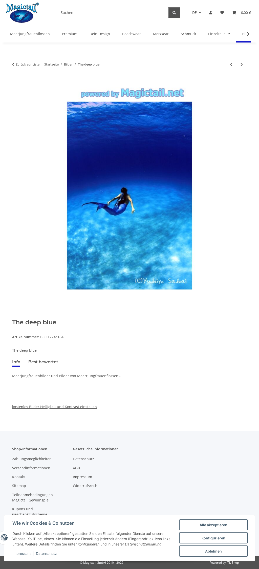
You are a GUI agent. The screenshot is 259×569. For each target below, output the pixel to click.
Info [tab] (16, 362)
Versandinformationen (31, 468)
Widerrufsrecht (86, 485)
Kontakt (18, 476)
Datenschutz (46, 553)
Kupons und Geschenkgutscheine (29, 512)
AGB (76, 468)
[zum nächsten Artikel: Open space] (241, 64)
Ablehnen (213, 551)
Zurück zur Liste (27, 64)
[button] (210, 12)
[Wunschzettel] (222, 12)
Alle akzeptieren (213, 525)
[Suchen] (174, 12)
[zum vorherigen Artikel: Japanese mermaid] (231, 64)
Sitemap (19, 485)
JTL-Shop (233, 562)
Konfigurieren (213, 538)
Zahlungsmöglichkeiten (32, 458)
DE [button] (194, 12)
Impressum (21, 553)
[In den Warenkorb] (16, 316)
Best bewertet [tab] (43, 362)
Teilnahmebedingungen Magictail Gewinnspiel (32, 497)
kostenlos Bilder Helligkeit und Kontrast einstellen (54, 406)
